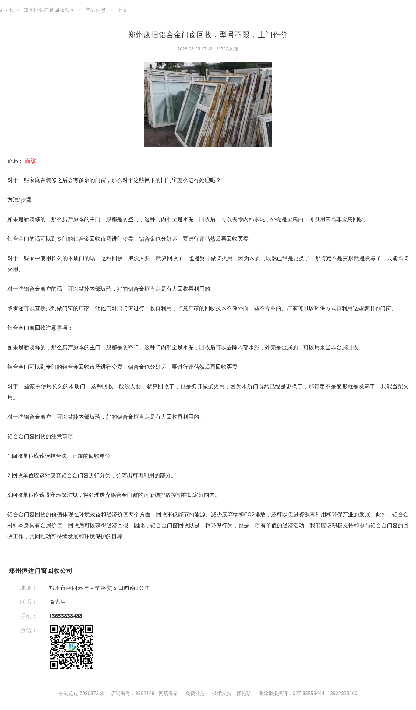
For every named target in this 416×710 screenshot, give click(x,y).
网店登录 (168, 693)
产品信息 (95, 9)
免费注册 (195, 693)
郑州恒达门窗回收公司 (49, 9)
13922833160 (342, 693)
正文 (122, 9)
